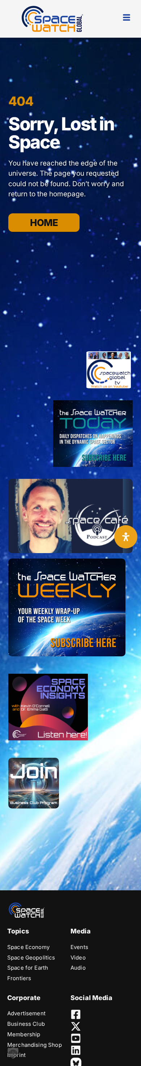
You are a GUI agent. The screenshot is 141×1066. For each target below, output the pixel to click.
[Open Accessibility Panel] (125, 536)
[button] (13, 1053)
